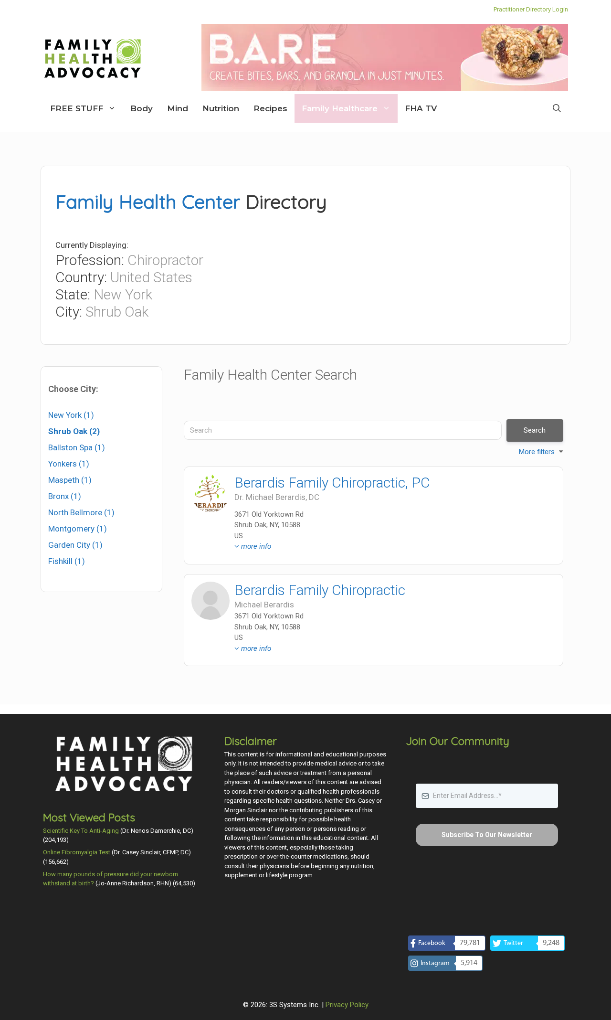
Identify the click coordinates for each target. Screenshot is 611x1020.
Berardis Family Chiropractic (319, 590)
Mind (177, 108)
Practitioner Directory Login (531, 9)
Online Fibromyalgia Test (76, 852)
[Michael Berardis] (210, 493)
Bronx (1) (64, 496)
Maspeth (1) (70, 480)
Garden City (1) (75, 545)
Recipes (270, 108)
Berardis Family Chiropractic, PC (332, 482)
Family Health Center (147, 201)
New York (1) (71, 415)
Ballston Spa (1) (76, 447)
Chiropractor (165, 260)
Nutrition (220, 108)
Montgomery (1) (77, 528)
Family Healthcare (340, 108)
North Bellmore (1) (81, 512)
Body (141, 108)
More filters (537, 451)
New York (123, 294)
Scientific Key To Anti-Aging (81, 830)
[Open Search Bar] (557, 108)
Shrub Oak (116, 311)
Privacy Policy (347, 1004)
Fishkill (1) (66, 561)
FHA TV (421, 108)
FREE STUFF (76, 108)
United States (151, 277)
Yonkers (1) (68, 463)
